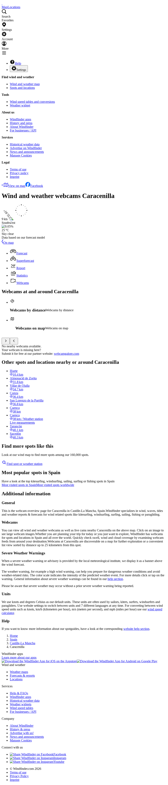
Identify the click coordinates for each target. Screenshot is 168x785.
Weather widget (20, 105)
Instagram (59, 758)
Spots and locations (22, 87)
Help (18, 63)
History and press (21, 123)
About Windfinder (21, 126)
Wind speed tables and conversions (32, 101)
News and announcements (27, 151)
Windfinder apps (20, 119)
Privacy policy (19, 173)
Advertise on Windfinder (26, 148)
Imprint (14, 177)
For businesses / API (23, 130)
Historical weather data (25, 144)
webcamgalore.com (66, 353)
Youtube (58, 761)
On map (8, 242)
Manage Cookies (21, 155)
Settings (21, 69)
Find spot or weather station (24, 464)
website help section (136, 629)
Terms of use (18, 169)
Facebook (36, 186)
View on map (16, 186)
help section (115, 579)
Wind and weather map (25, 84)
